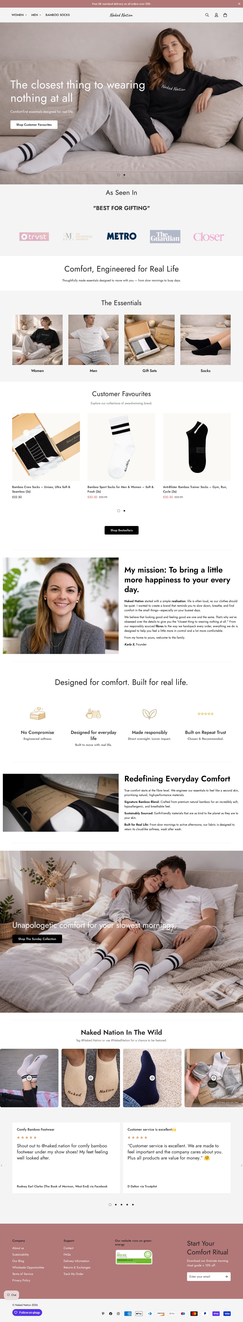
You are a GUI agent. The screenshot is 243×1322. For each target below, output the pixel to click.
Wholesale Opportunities (28, 1267)
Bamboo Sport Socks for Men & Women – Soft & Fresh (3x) (121, 489)
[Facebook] (110, 1313)
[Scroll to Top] (235, 1301)
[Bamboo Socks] (205, 340)
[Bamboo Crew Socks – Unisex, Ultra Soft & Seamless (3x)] (46, 447)
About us (18, 1248)
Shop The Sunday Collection (37, 939)
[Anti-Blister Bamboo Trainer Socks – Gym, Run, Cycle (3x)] (197, 447)
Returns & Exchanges (77, 1267)
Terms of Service (22, 1274)
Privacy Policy (21, 1280)
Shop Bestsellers (121, 530)
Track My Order (73, 1274)
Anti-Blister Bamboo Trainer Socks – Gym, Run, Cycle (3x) (195, 489)
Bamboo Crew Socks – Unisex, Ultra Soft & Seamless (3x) (41, 489)
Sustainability (20, 1254)
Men (34, 15)
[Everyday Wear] (149, 340)
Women (18, 15)
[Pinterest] (103, 1313)
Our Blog (18, 1261)
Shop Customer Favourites (34, 124)
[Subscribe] (226, 1276)
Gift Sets (150, 371)
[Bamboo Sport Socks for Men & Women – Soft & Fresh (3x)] (121, 447)
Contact (68, 1248)
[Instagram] (118, 1313)
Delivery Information (76, 1261)
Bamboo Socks (58, 15)
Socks (205, 371)
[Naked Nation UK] (121, 15)
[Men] (93, 340)
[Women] (37, 340)
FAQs (67, 1254)
